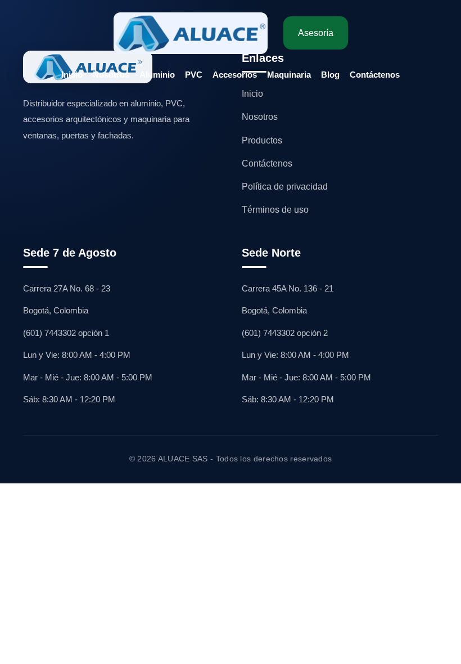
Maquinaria (289, 74)
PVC (193, 74)
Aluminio (157, 74)
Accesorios (235, 74)
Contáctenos (375, 74)
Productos (262, 140)
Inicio (72, 74)
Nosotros (111, 74)
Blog (330, 74)
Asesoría (315, 33)
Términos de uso (275, 209)
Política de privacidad (285, 186)
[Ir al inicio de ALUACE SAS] (191, 33)
